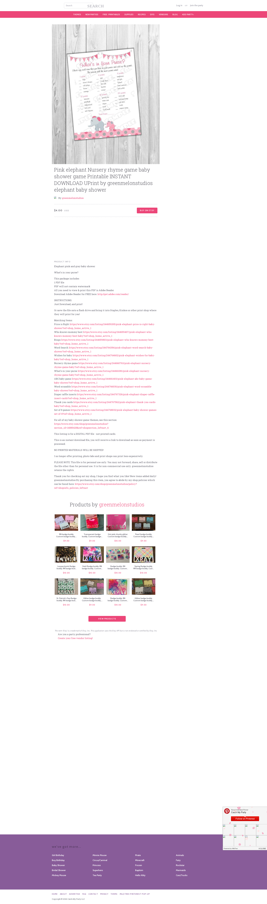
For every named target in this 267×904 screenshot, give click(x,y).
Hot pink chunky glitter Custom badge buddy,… (118, 535)
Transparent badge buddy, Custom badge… (92, 535)
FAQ (84, 894)
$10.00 (117, 541)
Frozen (138, 865)
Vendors (163, 14)
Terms (114, 894)
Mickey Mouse (59, 875)
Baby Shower (58, 865)
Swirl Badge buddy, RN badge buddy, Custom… (92, 567)
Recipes (142, 14)
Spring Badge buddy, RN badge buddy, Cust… (143, 567)
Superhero (98, 870)
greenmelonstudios (73, 197)
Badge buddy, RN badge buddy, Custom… (118, 567)
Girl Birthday (58, 855)
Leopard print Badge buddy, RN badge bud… (66, 567)
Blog (175, 14)
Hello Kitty (140, 875)
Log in (179, 5)
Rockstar (180, 865)
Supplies (129, 14)
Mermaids (181, 870)
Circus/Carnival (100, 860)
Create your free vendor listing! (75, 638)
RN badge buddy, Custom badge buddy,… (66, 535)
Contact (93, 894)
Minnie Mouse (100, 855)
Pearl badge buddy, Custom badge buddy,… (143, 535)
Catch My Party (133, 5)
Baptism (139, 870)
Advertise (74, 894)
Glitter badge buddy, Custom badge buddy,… (92, 599)
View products (107, 618)
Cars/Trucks (181, 875)
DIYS (152, 14)
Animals (180, 855)
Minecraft (139, 860)
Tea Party (97, 875)
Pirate (138, 855)
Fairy (178, 860)
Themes (77, 14)
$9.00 (66, 541)
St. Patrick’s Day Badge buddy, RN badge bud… (66, 599)
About (63, 894)
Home (55, 894)
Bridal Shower (59, 870)
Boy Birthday (58, 860)
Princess (97, 865)
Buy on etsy (147, 210)
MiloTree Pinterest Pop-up (135, 894)
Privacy (104, 894)
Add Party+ (188, 14)
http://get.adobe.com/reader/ (113, 294)
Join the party (196, 5)
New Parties (92, 14)
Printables (111, 14)
